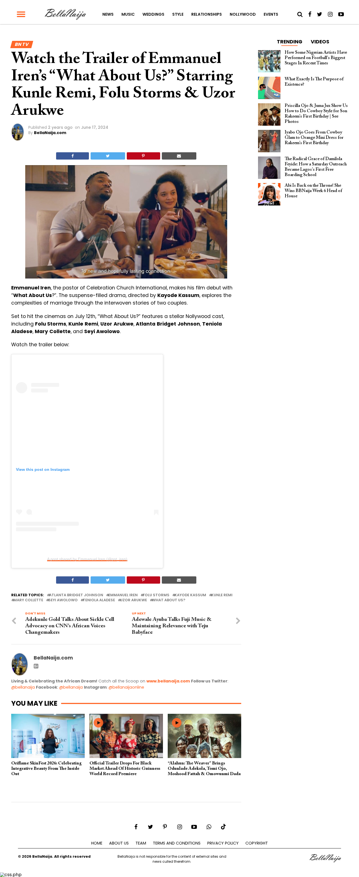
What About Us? (168, 600)
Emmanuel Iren (123, 595)
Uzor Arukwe (133, 600)
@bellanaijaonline (126, 687)
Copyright (256, 843)
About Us (119, 843)
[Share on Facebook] (72, 156)
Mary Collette (28, 600)
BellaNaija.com (50, 132)
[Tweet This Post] (108, 156)
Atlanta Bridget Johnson (76, 595)
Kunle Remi (222, 595)
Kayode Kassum (190, 595)
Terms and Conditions (177, 843)
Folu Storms (156, 595)
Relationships (206, 14)
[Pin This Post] (143, 156)
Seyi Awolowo (63, 600)
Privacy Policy (223, 843)
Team (140, 843)
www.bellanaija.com (168, 681)
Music (128, 14)
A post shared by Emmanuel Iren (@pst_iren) (87, 559)
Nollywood (243, 14)
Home (96, 843)
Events (271, 14)
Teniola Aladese (99, 600)
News (108, 14)
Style (177, 14)
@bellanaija (23, 687)
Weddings (153, 14)
